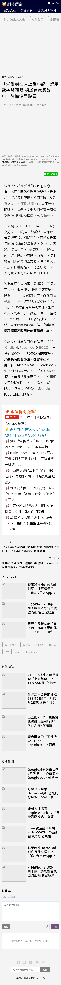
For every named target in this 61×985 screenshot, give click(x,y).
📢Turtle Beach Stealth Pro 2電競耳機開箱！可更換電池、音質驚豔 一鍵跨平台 (29, 458)
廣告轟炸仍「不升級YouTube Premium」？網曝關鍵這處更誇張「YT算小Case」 (43, 741)
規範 (6, 926)
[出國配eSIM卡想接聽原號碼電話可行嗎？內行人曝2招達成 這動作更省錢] (14, 723)
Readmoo (31, 651)
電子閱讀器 (11, 644)
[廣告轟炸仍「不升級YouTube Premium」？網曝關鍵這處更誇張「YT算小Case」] (14, 743)
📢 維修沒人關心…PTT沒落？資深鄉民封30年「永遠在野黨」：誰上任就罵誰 (30, 493)
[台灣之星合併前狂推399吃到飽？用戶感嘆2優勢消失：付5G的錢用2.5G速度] (14, 700)
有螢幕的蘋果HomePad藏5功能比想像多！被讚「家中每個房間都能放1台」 (43, 793)
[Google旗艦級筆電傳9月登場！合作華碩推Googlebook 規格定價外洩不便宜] (14, 775)
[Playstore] (36, 962)
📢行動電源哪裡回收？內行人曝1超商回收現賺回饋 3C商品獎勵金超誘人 (30, 476)
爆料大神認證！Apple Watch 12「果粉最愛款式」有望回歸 (43, 813)
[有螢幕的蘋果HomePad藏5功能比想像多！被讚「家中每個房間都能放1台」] (14, 795)
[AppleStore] (43, 962)
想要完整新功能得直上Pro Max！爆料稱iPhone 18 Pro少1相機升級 (43, 628)
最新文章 (10, 10)
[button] (53, 4)
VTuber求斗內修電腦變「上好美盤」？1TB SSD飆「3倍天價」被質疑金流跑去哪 (43, 679)
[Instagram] (24, 962)
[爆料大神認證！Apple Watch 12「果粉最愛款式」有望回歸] (14, 815)
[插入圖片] (47, 926)
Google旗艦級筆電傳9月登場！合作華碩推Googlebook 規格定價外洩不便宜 (43, 773)
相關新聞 (8, 761)
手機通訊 (26, 10)
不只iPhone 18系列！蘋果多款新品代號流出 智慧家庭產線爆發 (43, 608)
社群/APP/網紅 (46, 10)
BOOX (52, 644)
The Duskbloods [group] (14, 19)
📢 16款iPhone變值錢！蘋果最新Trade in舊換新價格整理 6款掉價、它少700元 (30, 523)
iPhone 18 (9, 576)
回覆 (55, 926)
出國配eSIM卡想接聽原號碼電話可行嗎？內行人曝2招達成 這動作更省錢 (43, 721)
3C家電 (19, 76)
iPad (17, 651)
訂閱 (45, 969)
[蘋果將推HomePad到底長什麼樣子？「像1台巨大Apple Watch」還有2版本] (14, 591)
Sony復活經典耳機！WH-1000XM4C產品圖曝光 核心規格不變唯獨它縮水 (43, 832)
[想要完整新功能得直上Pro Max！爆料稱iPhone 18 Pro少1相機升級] (14, 630)
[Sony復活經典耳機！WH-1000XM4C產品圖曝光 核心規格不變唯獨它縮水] (14, 834)
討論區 (6, 890)
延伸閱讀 (8, 666)
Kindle (39, 644)
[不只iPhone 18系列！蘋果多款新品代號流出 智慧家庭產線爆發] (14, 610)
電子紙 (26, 644)
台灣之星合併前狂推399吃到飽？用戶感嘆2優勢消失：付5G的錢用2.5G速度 (42, 698)
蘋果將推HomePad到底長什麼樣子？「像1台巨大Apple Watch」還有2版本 (42, 589)
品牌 (7, 651)
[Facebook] (18, 962)
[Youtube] (49, 4)
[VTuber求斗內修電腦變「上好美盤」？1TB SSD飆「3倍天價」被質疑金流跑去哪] (14, 681)
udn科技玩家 (8, 76)
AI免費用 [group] (37, 19)
